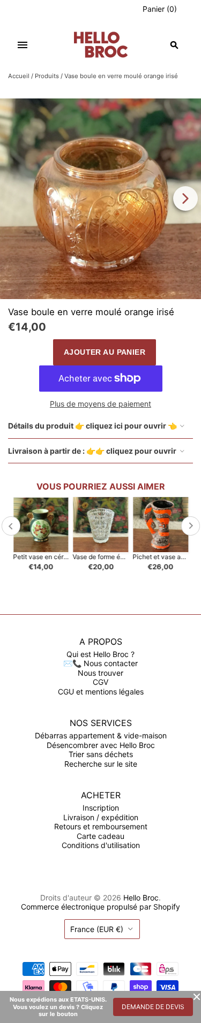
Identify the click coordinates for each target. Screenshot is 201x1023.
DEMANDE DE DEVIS (153, 1007)
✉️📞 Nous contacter (100, 663)
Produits (47, 76)
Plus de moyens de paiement (100, 403)
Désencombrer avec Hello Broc (101, 745)
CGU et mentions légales (101, 691)
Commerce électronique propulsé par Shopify (100, 906)
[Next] (185, 198)
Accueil (18, 76)
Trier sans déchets (101, 754)
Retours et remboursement (100, 826)
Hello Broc (141, 897)
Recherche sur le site (100, 763)
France (96, 929)
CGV (100, 681)
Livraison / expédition (100, 817)
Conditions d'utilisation (101, 845)
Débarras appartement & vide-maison (101, 735)
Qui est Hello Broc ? (100, 654)
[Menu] (22, 45)
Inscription (101, 807)
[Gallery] (100, 198)
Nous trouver (100, 672)
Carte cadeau (100, 836)
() (160, 8)
